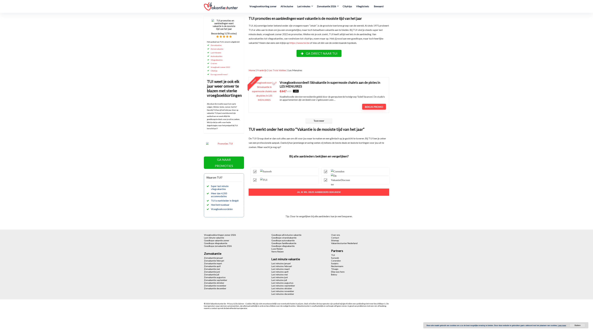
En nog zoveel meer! (219, 74)
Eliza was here (338, 271)
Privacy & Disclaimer (235, 303)
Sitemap (335, 240)
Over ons (335, 235)
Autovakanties (217, 56)
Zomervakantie (217, 49)
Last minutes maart (280, 269)
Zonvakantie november (215, 285)
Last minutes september (283, 285)
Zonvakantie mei (212, 269)
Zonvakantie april (212, 266)
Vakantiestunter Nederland (344, 243)
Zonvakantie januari (213, 258)
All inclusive (287, 6)
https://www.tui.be (299, 42)
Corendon (336, 260)
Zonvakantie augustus (215, 277)
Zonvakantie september (215, 280)
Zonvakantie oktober (214, 283)
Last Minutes (216, 52)
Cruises (214, 63)
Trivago (334, 269)
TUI (333, 255)
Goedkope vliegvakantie (215, 243)
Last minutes (303, 6)
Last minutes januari (281, 263)
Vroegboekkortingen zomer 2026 (220, 235)
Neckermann (337, 266)
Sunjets (335, 263)
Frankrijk (262, 70)
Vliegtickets (362, 6)
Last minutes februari (281, 266)
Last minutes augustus (282, 283)
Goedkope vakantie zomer (216, 240)
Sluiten (577, 325)
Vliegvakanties (217, 60)
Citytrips (347, 6)
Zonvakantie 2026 (326, 6)
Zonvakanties (216, 45)
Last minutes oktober (281, 288)
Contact (335, 237)
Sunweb (335, 258)
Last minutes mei (279, 274)
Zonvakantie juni (212, 271)
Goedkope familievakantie (283, 243)
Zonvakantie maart (213, 263)
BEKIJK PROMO (374, 106)
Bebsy (334, 274)
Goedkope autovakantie (283, 240)
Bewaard (378, 6)
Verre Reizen (277, 251)
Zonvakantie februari (214, 260)
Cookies (248, 303)
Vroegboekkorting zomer (263, 6)
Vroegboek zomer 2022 (220, 67)
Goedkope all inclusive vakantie (286, 235)
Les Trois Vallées (277, 70)
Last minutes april (279, 271)
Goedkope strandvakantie (283, 237)
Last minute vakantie (214, 237)
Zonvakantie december (215, 288)
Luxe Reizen (277, 248)
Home (252, 70)
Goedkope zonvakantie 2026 (218, 246)
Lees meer (562, 325)
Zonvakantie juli (211, 274)
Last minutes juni (279, 277)
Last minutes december (282, 294)
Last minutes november (282, 291)
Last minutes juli (279, 280)
